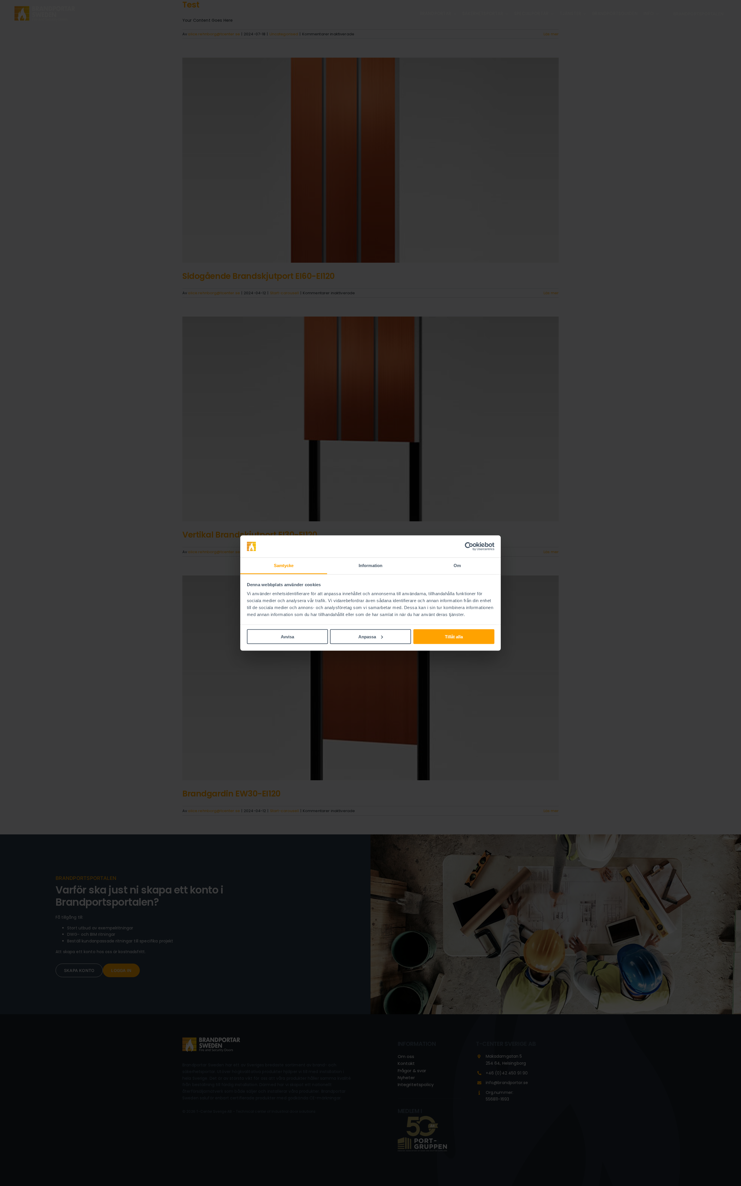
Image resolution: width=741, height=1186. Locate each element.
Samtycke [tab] (284, 565)
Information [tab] (370, 565)
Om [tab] (457, 565)
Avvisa (287, 636)
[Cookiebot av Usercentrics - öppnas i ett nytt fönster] (469, 546)
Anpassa (367, 636)
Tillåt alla (454, 636)
